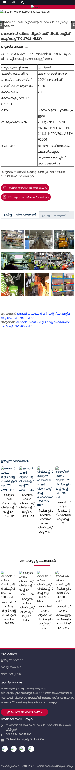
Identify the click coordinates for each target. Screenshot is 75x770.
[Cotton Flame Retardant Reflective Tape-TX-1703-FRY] (9, 479)
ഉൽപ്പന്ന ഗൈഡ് (12, 660)
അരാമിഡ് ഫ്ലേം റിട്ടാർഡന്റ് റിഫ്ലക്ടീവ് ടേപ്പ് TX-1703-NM (9, 613)
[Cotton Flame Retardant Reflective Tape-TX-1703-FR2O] (27, 583)
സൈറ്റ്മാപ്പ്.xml (11, 674)
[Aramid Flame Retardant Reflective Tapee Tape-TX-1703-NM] (63, 482)
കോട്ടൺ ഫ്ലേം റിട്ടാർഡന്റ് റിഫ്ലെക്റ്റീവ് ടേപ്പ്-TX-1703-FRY (9, 505)
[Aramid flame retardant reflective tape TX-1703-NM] (9, 585)
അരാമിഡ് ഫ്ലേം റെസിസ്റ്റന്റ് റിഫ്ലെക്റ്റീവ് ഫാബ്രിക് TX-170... (63, 617)
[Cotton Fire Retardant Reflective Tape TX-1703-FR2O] (27, 479)
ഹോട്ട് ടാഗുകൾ (11, 667)
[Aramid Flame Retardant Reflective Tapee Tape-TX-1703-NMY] (45, 587)
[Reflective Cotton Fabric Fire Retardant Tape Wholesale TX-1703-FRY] (45, 487)
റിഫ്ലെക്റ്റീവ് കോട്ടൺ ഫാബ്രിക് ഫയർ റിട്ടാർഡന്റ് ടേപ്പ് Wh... (45, 521)
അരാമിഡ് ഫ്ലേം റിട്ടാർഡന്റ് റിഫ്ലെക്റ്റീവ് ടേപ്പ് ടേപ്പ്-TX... (63, 513)
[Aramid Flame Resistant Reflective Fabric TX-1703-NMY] (63, 587)
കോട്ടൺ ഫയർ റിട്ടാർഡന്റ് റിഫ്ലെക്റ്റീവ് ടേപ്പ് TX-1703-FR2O (27, 505)
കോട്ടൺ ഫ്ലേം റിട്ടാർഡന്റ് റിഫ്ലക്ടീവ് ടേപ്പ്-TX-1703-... (27, 610)
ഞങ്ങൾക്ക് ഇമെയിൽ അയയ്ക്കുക (27, 188)
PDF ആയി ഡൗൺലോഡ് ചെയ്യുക (28, 197)
